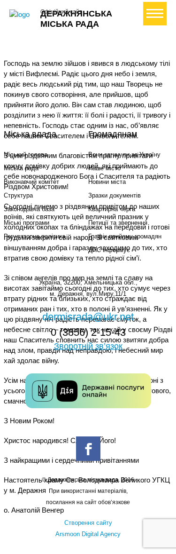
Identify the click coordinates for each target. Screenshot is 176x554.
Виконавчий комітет (31, 181)
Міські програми (26, 222)
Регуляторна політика (34, 236)
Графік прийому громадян (124, 236)
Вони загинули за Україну (124, 154)
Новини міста (107, 181)
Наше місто (104, 168)
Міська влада (30, 134)
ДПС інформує (109, 249)
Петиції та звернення (117, 222)
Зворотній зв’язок (88, 346)
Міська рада (21, 168)
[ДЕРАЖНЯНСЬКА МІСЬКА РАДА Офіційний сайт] (21, 14)
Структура (18, 195)
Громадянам (112, 134)
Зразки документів (114, 195)
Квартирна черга (111, 209)
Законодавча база (29, 209)
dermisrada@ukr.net (88, 317)
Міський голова (25, 154)
